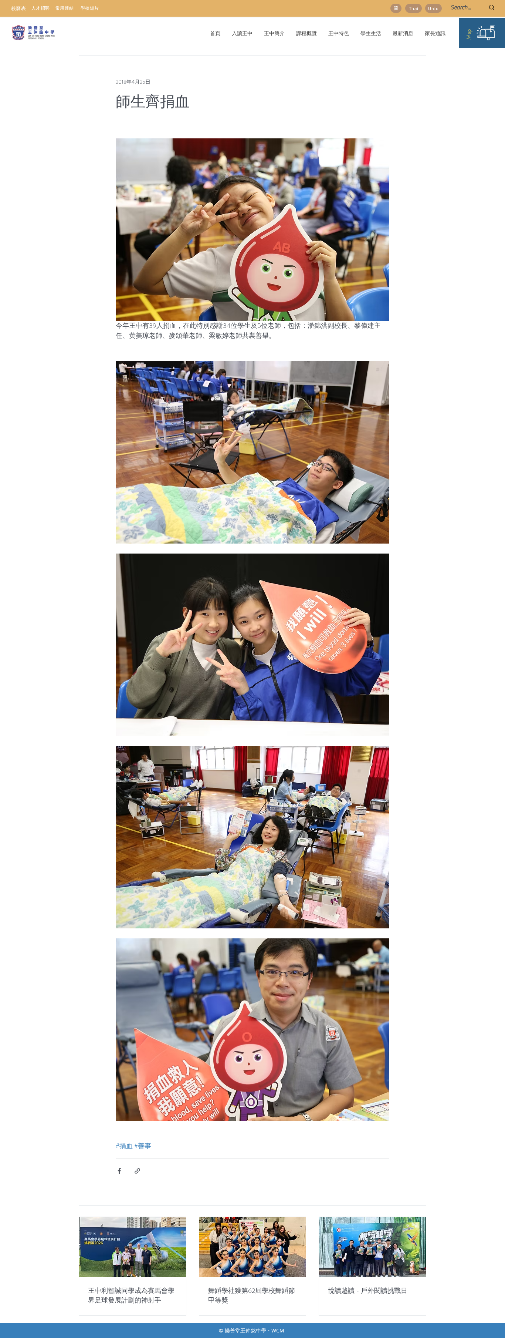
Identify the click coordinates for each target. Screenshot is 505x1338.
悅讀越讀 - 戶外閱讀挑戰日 (367, 1290)
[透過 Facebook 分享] (119, 1170)
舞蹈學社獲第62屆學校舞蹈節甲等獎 (251, 1295)
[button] (274, 33)
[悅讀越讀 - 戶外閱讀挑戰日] (372, 1247)
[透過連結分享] (137, 1170)
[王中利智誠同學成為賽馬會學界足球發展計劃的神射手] (132, 1247)
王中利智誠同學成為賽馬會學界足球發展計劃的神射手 (131, 1295)
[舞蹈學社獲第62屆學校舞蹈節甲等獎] (252, 1247)
